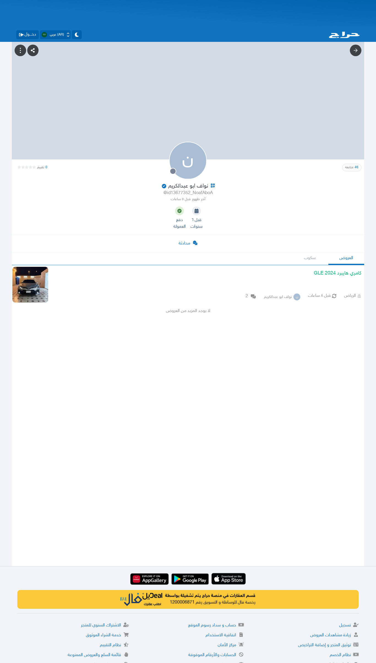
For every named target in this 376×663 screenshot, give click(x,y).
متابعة (351, 167)
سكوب (310, 258)
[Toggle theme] (77, 34)
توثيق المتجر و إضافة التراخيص (324, 645)
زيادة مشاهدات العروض (330, 635)
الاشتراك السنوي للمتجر (101, 625)
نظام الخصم (340, 655)
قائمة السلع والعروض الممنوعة (94, 655)
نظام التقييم (110, 645)
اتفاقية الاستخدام (221, 635)
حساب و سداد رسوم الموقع (212, 625)
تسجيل (345, 625)
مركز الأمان (227, 645)
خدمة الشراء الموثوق (103, 635)
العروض (346, 258)
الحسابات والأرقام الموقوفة (212, 655)
